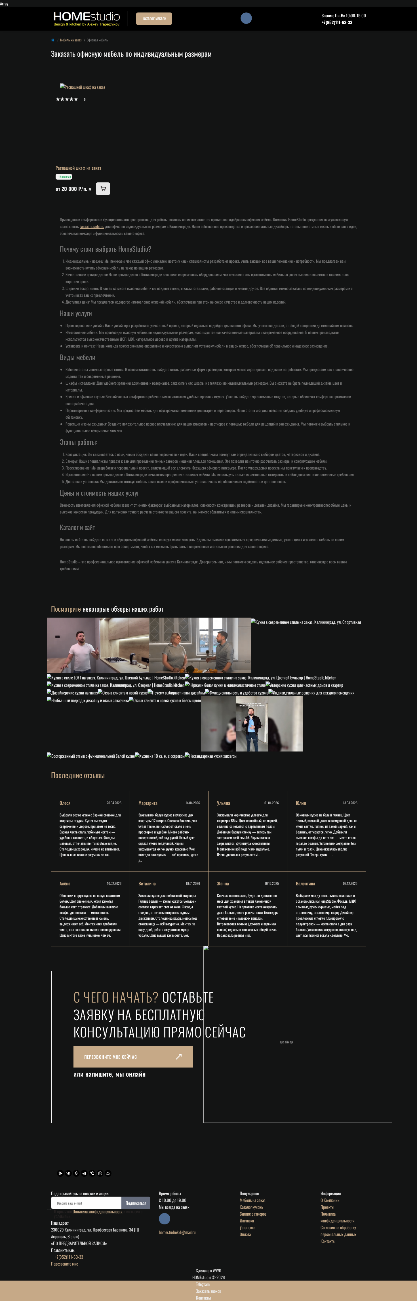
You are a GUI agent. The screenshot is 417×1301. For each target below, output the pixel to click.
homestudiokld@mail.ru (177, 1232)
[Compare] (106, 108)
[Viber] (92, 1173)
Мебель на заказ (71, 39)
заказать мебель (92, 226)
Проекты (327, 1207)
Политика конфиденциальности (98, 1211)
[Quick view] (106, 87)
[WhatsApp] (100, 1173)
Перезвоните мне (64, 1263)
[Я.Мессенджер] (60, 1173)
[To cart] (103, 188)
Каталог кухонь (251, 1207)
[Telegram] (84, 1173)
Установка (247, 1227)
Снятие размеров (253, 1214)
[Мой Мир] (108, 1173)
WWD (217, 1270)
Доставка (247, 1220)
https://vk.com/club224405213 (246, 18)
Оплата (245, 1234)
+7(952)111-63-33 (337, 22)
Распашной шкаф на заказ (78, 168)
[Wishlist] (106, 97)
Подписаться (136, 1203)
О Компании (330, 1200)
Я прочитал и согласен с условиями (98, 1213)
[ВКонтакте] (68, 1173)
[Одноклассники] (76, 1173)
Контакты (328, 1241)
